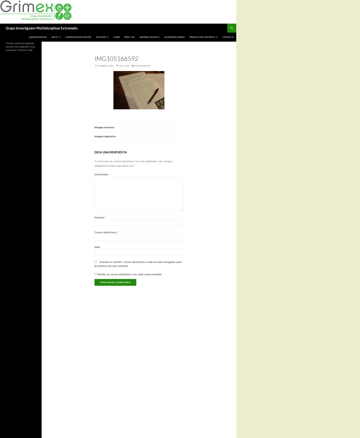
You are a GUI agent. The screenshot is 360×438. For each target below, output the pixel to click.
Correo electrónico (106, 232)
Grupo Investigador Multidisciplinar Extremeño (42, 28)
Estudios (101, 37)
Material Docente (149, 37)
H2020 (117, 37)
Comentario (101, 174)
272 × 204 (124, 65)
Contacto (228, 37)
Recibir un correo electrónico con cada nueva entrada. (130, 274)
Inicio (55, 37)
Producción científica (202, 37)
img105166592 (142, 65)
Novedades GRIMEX (174, 37)
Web (97, 247)
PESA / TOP (129, 37)
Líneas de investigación (78, 37)
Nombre (100, 217)
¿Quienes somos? (37, 37)
